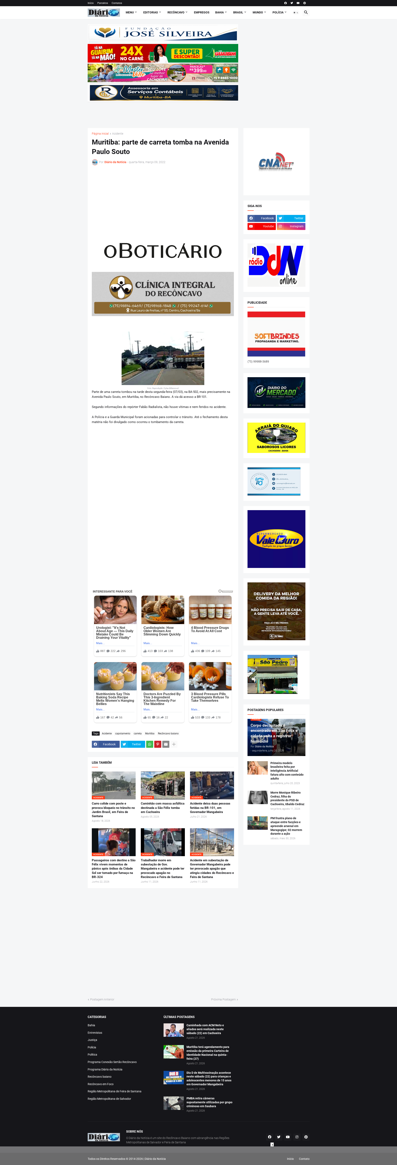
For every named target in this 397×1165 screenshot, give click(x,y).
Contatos (117, 3)
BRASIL (238, 12)
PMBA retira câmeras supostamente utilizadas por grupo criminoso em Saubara (209, 1102)
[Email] (165, 744)
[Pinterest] (157, 744)
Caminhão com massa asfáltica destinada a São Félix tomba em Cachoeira (162, 808)
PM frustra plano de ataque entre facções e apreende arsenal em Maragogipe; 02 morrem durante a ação (286, 826)
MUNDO (258, 12)
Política (92, 1054)
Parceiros (102, 3)
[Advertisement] (163, 112)
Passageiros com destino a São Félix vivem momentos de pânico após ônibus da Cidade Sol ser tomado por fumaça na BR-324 (113, 868)
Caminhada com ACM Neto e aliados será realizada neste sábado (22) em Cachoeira (205, 1029)
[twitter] (292, 3)
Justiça (92, 1040)
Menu (130, 12)
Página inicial (100, 133)
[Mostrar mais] (173, 744)
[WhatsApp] (149, 744)
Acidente (117, 133)
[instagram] (296, 1137)
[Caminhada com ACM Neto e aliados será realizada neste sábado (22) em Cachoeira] (174, 1030)
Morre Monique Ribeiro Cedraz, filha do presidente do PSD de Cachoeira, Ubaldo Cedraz (287, 798)
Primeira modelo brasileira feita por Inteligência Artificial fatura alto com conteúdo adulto (287, 770)
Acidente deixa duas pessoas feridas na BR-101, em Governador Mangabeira (210, 808)
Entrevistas (95, 1032)
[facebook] (285, 3)
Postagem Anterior (102, 999)
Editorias (150, 12)
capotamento (122, 733)
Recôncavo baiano (168, 733)
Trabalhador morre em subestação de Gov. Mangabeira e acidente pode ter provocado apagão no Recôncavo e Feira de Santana (162, 868)
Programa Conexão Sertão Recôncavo (112, 1062)
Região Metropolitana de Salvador (109, 1098)
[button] (295, 13)
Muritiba (149, 733)
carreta (138, 733)
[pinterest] (304, 3)
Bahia (91, 1025)
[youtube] (298, 3)
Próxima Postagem (223, 999)
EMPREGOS (201, 12)
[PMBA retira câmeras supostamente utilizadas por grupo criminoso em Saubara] (174, 1103)
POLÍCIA (278, 12)
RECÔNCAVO (175, 12)
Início (91, 3)
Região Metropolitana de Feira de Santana (114, 1091)
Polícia (92, 1047)
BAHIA (219, 12)
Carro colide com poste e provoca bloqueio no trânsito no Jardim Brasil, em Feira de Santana (113, 810)
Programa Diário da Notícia (105, 1069)
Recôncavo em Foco (101, 1084)
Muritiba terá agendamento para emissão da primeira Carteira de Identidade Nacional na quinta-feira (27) (208, 1052)
